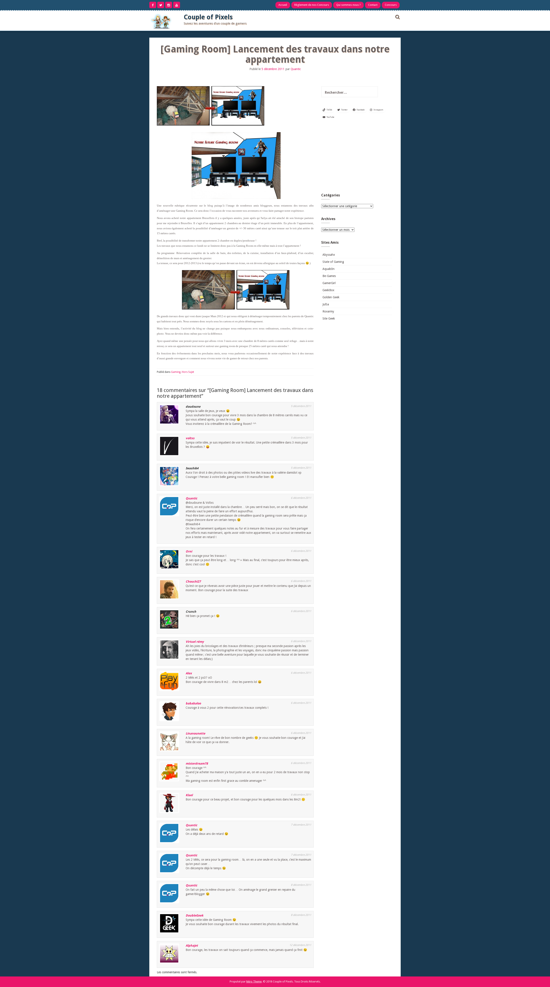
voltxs (190, 438)
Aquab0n (328, 269)
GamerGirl (329, 283)
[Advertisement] (356, 158)
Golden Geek (330, 297)
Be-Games (329, 276)
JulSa (325, 304)
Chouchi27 (193, 581)
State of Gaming (333, 261)
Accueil (282, 4)
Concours (391, 4)
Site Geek (328, 318)
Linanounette (195, 733)
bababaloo (193, 703)
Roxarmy (328, 311)
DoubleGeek (194, 915)
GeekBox (328, 290)
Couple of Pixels (208, 17)
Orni (189, 551)
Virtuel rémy (195, 641)
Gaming (175, 371)
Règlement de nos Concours (311, 4)
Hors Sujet (188, 371)
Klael (189, 795)
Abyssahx (328, 254)
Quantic (296, 69)
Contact (372, 4)
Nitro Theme (254, 981)
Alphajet (192, 945)
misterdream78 (197, 763)
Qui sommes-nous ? (348, 4)
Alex (189, 673)
